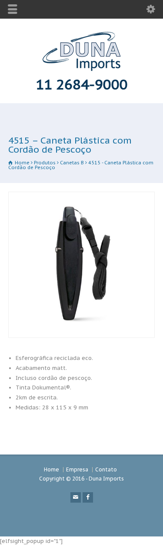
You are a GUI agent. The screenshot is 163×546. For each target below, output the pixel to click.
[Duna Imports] (82, 69)
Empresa (77, 469)
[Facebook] (88, 497)
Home (51, 469)
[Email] (75, 497)
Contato (106, 469)
